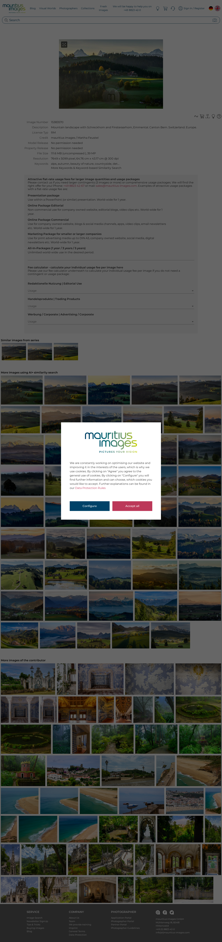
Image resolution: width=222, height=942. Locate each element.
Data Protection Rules (90, 488)
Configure (90, 506)
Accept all (132, 506)
